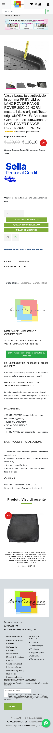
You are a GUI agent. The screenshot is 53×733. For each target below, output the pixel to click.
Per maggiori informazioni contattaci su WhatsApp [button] (27, 354)
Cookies (9, 660)
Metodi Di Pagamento (15, 640)
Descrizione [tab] (12, 283)
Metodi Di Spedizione (15, 657)
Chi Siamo (10, 650)
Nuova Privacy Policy (15, 670)
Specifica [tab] (26, 283)
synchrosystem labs (22, 725)
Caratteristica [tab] (40, 283)
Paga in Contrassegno (28, 225)
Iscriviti (12, 706)
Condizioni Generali (14, 664)
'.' (5, 513)
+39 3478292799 (14, 622)
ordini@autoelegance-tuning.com (21, 629)
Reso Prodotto (12, 654)
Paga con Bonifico (27, 230)
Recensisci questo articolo (27, 131)
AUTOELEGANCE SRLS (17, 722)
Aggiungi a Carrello (27, 220)
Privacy (39, 694)
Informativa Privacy (14, 667)
